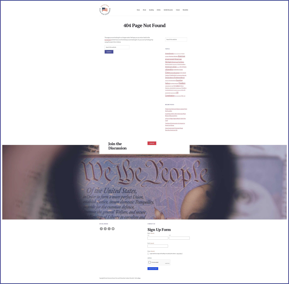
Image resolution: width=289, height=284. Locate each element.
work (184, 95)
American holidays (178, 62)
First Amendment (172, 80)
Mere (139, 278)
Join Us (151, 143)
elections (167, 80)
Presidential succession (177, 90)
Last (170, 235)
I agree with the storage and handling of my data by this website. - (166, 253)
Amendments (169, 53)
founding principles (174, 83)
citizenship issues (178, 69)
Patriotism (167, 88)
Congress (167, 75)
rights (182, 90)
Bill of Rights (183, 67)
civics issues (183, 73)
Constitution (173, 75)
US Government (178, 95)
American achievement (177, 53)
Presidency (184, 88)
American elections (173, 56)
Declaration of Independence (175, 77)
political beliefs (173, 88)
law (175, 86)
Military (182, 86)
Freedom (182, 83)
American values (171, 67)
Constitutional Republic (181, 75)
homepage (108, 40)
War (182, 95)
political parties (178, 88)
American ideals (168, 64)
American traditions (181, 64)
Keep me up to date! (153, 268)
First (148, 235)
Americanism (174, 64)
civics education (174, 73)
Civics (167, 72)
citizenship (169, 69)
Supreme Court (173, 92)
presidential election (169, 90)
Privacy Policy (179, 253)
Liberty (178, 86)
